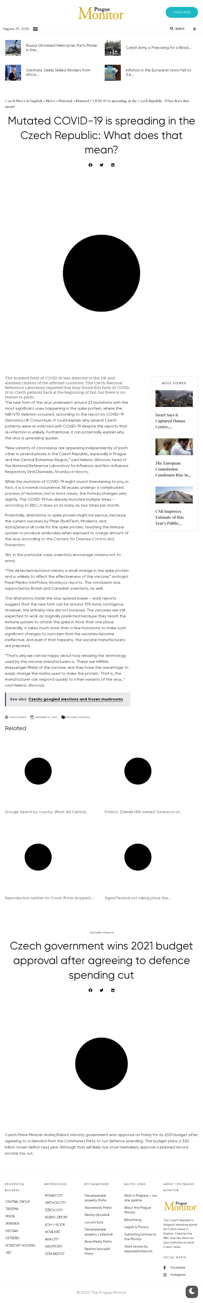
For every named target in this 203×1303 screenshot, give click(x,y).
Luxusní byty (94, 1222)
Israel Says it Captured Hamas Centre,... (170, 420)
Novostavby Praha (98, 1208)
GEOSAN (11, 1231)
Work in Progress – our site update (140, 1198)
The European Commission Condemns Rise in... (173, 468)
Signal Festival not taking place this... (138, 898)
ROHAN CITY (54, 1195)
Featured (71, 717)
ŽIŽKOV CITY (54, 1210)
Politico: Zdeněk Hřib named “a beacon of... (143, 812)
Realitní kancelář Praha (97, 1252)
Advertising (132, 1220)
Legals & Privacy (136, 1227)
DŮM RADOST (55, 1254)
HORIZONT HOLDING (20, 1245)
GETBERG (12, 1238)
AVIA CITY (52, 1239)
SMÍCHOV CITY (55, 1203)
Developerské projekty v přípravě (99, 1232)
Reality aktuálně (97, 1215)
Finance (108, 932)
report (94, 415)
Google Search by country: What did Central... (47, 812)
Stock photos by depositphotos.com (138, 1249)
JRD (8, 1253)
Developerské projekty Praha (95, 1198)
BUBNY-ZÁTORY (56, 1217)
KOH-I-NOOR (55, 1225)
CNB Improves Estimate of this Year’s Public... (169, 517)
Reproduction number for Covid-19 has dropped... (49, 898)
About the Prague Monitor (137, 1210)
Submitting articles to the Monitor (140, 1237)
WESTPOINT (53, 1246)
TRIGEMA (11, 1209)
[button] (182, 12)
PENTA (10, 1216)
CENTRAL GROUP (17, 1202)
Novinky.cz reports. (72, 472)
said (9, 686)
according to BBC (21, 506)
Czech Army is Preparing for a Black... (159, 48)
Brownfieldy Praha (98, 1241)
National (84, 717)
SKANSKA (12, 1223)
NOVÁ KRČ (52, 1232)
